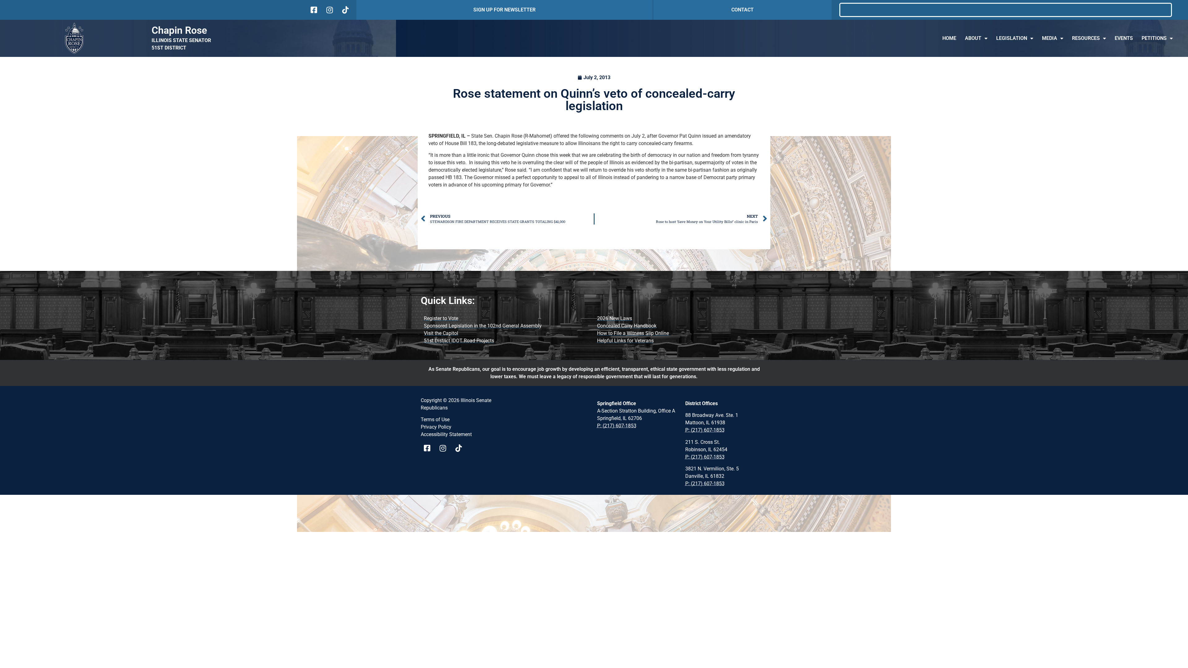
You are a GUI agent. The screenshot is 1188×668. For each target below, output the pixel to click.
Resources (1086, 38)
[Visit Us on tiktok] (344, 10)
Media (1049, 38)
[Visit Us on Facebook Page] (429, 448)
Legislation (1011, 38)
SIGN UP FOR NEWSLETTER (504, 10)
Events (1124, 38)
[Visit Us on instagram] (329, 10)
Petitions (1154, 38)
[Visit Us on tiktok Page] (460, 448)
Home (949, 38)
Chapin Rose (179, 30)
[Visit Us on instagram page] (445, 448)
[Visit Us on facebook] (313, 10)
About (973, 38)
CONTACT (742, 10)
